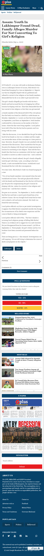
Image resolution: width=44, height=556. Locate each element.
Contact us (25, 499)
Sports (3, 12)
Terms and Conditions (9, 512)
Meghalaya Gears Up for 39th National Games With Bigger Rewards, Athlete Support (26, 330)
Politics (9, 12)
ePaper (34, 548)
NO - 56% (22, 303)
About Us (5, 499)
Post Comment (22, 271)
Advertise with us (8, 503)
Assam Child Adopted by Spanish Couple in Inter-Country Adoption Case (28, 360)
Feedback (25, 503)
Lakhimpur (8, 248)
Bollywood (17, 12)
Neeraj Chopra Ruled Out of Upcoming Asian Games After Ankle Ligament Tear (28, 341)
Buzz (34, 8)
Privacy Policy (6, 508)
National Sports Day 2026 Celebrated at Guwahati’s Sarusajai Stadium (28, 319)
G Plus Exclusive (24, 8)
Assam (6, 48)
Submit (22, 467)
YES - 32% (22, 298)
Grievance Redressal (28, 512)
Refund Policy (26, 508)
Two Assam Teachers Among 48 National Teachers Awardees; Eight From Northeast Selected (28, 371)
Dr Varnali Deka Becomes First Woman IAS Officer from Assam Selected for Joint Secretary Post (27, 382)
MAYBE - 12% (22, 308)
